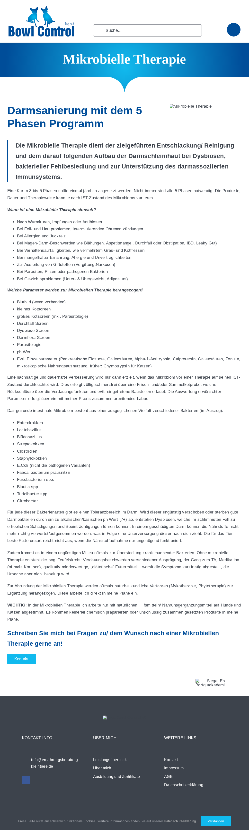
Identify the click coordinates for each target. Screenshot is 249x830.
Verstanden (216, 821)
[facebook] (26, 780)
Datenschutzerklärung (180, 821)
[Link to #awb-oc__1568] (233, 30)
